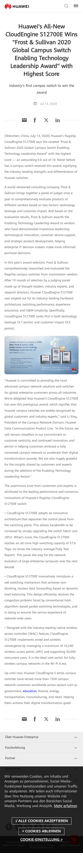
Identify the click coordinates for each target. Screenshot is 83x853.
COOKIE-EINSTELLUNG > (41, 839)
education (30, 691)
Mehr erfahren (65, 806)
